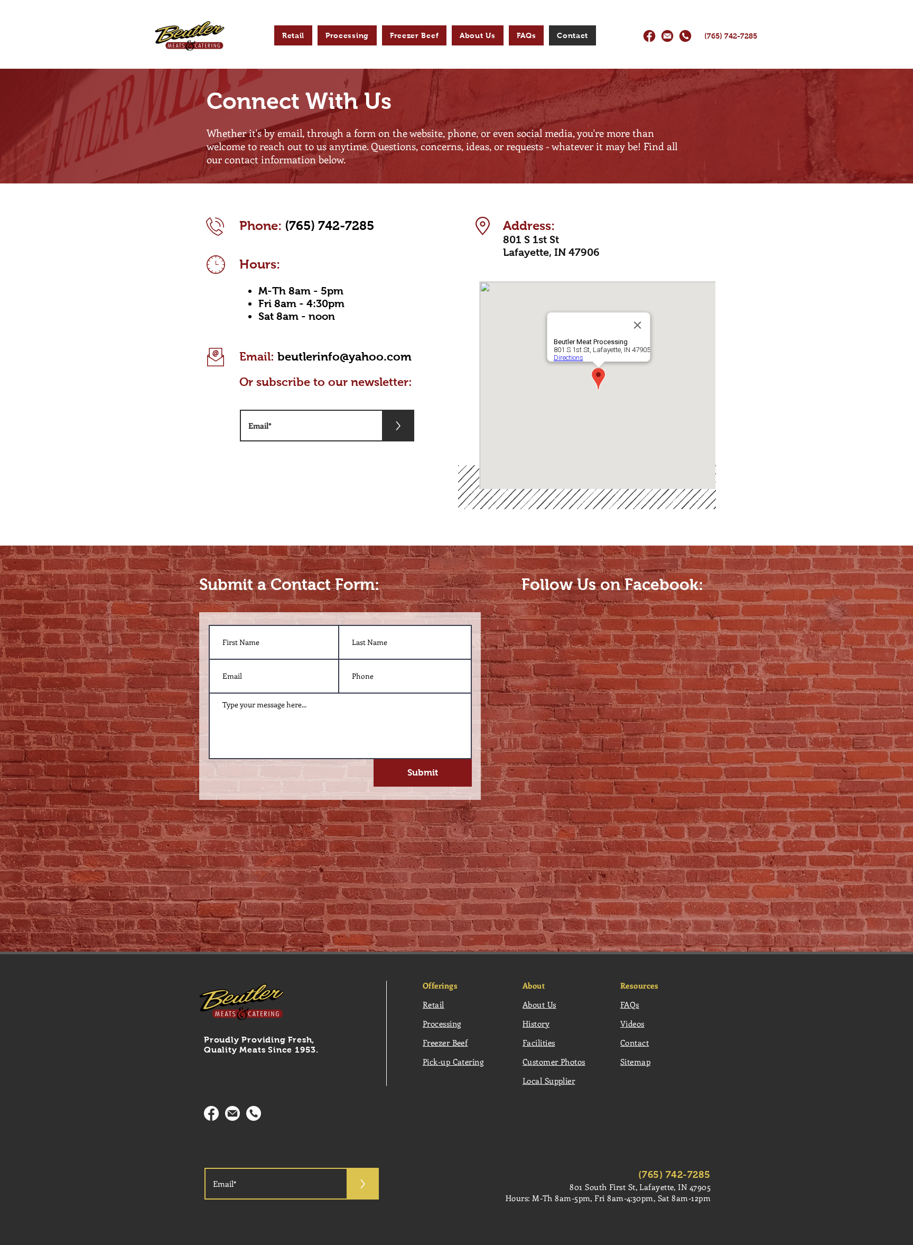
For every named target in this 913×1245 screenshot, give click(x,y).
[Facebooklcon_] (649, 36)
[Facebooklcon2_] (211, 1113)
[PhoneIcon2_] (253, 1113)
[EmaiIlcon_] (667, 36)
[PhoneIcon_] (685, 36)
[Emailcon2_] (232, 1113)
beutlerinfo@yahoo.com (344, 356)
